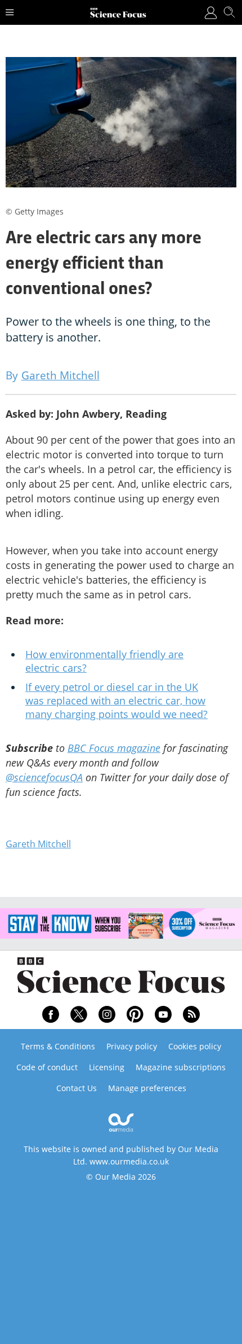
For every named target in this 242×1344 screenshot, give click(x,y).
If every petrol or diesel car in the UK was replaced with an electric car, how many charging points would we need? (116, 700)
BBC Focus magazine (114, 748)
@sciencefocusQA (44, 777)
